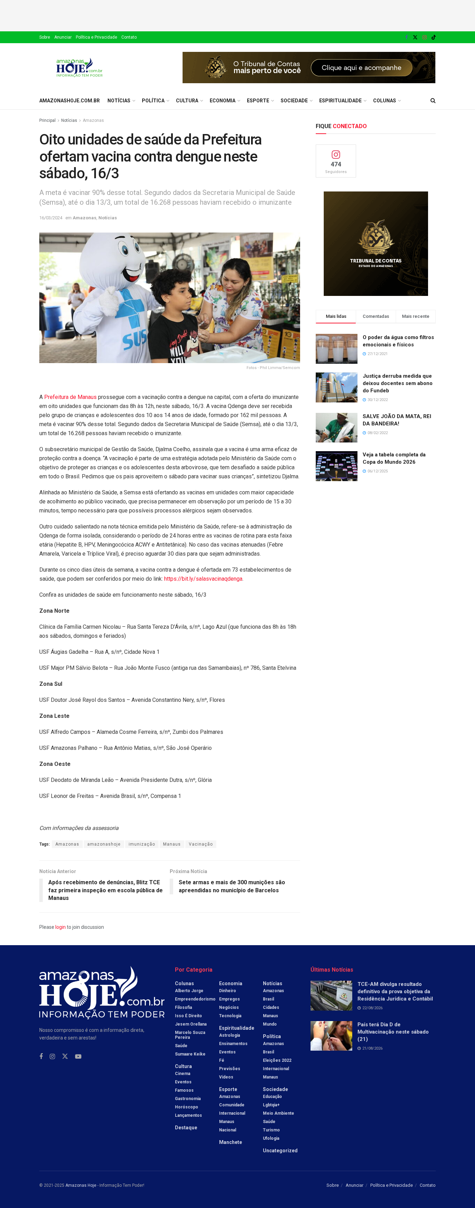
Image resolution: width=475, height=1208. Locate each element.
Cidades (271, 1007)
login (60, 927)
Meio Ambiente (278, 1113)
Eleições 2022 (277, 1060)
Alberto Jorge (189, 990)
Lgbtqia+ (271, 1105)
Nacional (227, 1130)
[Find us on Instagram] (424, 37)
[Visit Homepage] (79, 67)
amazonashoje (104, 844)
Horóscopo (186, 1107)
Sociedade (294, 100)
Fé (221, 1060)
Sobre (44, 37)
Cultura (187, 100)
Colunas (384, 100)
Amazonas (93, 120)
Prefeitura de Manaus (70, 397)
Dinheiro (227, 990)
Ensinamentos (233, 1043)
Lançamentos (188, 1115)
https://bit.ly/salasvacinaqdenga (203, 578)
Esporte (258, 100)
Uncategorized (280, 1150)
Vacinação (201, 844)
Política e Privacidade (96, 37)
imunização (142, 844)
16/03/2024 (50, 217)
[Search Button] (433, 100)
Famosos (184, 1090)
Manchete (230, 1142)
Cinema (182, 1073)
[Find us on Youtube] (78, 1057)
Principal (47, 120)
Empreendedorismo (195, 999)
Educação (272, 1096)
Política (153, 100)
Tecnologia (230, 1015)
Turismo (271, 1130)
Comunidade (231, 1105)
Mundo (270, 1024)
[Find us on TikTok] (434, 38)
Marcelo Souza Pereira (190, 1035)
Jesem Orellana (191, 1024)
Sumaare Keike (190, 1054)
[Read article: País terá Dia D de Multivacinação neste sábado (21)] (331, 1036)
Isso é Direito (188, 1015)
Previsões (229, 1068)
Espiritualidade (340, 100)
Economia (222, 100)
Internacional (232, 1113)
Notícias (118, 100)
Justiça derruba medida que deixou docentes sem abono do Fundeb (398, 383)
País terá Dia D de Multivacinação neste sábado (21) (393, 1031)
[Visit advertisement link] (309, 67)
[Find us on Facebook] (406, 37)
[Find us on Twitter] (415, 37)
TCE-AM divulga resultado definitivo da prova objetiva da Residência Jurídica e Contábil (395, 991)
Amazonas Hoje (80, 1185)
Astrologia (229, 1035)
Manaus (172, 844)
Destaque (186, 1127)
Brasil (268, 999)
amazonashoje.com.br (69, 100)
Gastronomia (188, 1098)
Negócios (229, 1007)
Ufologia (271, 1138)
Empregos (229, 999)
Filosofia (183, 1007)
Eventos (183, 1082)
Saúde (181, 1045)
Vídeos (226, 1077)
